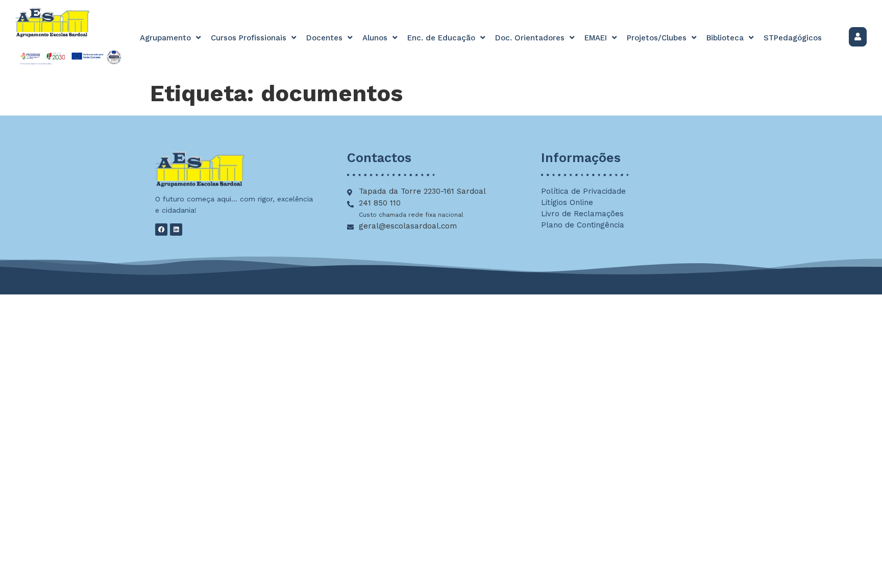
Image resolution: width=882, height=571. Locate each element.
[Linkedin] (176, 229)
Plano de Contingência (582, 225)
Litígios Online (567, 202)
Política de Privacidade (583, 191)
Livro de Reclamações (582, 213)
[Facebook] (161, 229)
